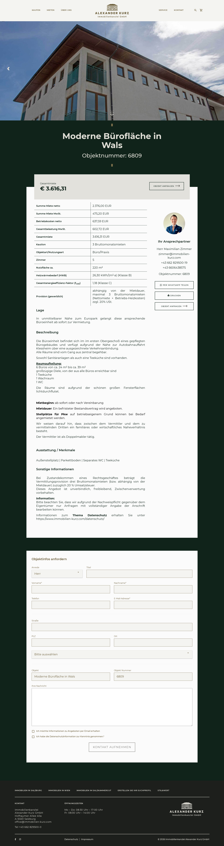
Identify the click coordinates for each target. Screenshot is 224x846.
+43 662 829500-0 (30, 827)
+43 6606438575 (174, 267)
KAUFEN (36, 10)
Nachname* (120, 583)
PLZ (34, 636)
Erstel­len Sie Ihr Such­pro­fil (134, 790)
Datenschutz (71, 839)
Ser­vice (163, 10)
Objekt (35, 670)
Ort (115, 636)
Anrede (35, 567)
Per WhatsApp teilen (175, 285)
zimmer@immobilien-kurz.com (174, 256)
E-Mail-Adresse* (122, 598)
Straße (35, 620)
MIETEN (50, 10)
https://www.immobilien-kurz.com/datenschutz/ (70, 519)
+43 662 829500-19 (174, 262)
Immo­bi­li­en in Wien (59, 790)
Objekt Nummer (122, 670)
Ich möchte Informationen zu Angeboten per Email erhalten (68, 731)
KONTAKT (179, 10)
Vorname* (37, 583)
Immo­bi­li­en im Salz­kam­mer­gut (94, 790)
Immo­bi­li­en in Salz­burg (28, 790)
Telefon (35, 598)
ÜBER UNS (66, 10)
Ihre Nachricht (39, 686)
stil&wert (163, 790)
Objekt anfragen (163, 186)
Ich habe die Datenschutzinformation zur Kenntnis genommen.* (70, 736)
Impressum (87, 839)
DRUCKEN (175, 295)
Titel (88, 567)
